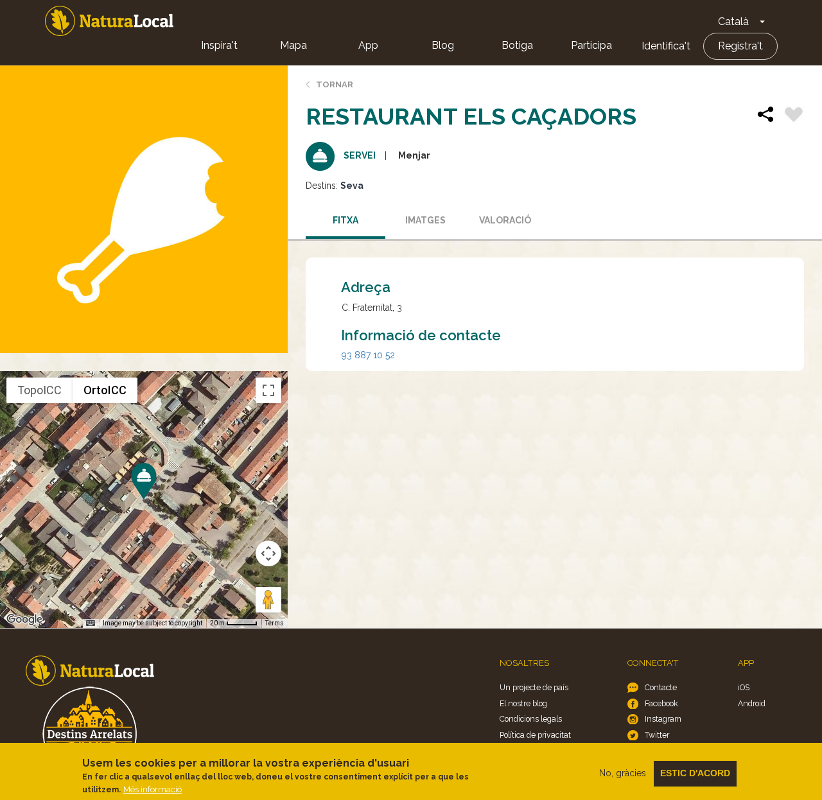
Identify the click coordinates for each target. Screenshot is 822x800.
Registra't (740, 46)
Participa (591, 45)
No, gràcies (622, 773)
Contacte (661, 687)
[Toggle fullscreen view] (268, 390)
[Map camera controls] (268, 553)
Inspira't (219, 45)
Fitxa (345, 220)
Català (733, 21)
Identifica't (666, 46)
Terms (274, 623)
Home (109, 21)
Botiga (517, 45)
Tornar (334, 84)
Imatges (425, 220)
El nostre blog (523, 703)
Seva (351, 185)
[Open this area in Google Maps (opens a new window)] (24, 619)
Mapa (293, 45)
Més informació (152, 789)
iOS (743, 687)
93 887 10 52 (368, 355)
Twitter (657, 735)
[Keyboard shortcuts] (90, 623)
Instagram (663, 719)
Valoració (505, 220)
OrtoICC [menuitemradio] (105, 390)
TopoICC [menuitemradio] (39, 390)
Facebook (661, 703)
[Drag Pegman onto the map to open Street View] (268, 600)
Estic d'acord (695, 773)
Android (751, 703)
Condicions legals (531, 719)
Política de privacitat (535, 735)
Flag (793, 116)
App (368, 45)
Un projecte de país (534, 687)
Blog (443, 45)
